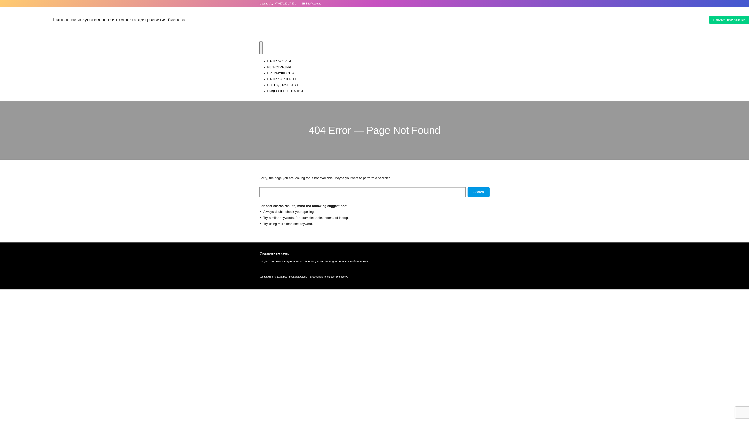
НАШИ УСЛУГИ (279, 61)
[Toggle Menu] (261, 47)
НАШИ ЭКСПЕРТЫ (281, 79)
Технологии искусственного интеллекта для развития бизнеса (118, 19)
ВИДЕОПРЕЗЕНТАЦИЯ (285, 91)
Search (478, 192)
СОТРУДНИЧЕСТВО (282, 85)
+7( (275, 3)
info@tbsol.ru (313, 3)
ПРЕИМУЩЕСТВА (281, 73)
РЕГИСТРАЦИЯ (279, 67)
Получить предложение (729, 19)
